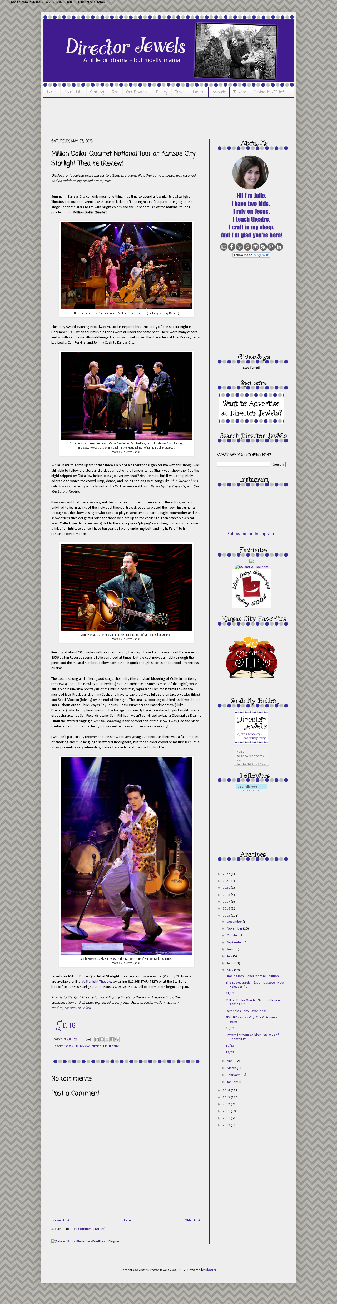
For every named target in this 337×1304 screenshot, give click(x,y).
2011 (227, 1111)
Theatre (240, 92)
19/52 (230, 1045)
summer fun (99, 1046)
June (230, 963)
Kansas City (71, 1046)
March (232, 1068)
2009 (227, 1125)
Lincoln (199, 92)
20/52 (230, 1028)
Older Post (192, 1220)
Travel (180, 92)
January (233, 1082)
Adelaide (219, 92)
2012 (227, 1104)
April (230, 1061)
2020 (227, 888)
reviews (85, 1046)
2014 (227, 1090)
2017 (227, 901)
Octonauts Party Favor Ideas (246, 1011)
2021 (227, 881)
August (232, 949)
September (235, 942)
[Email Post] (87, 1039)
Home (51, 92)
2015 (227, 915)
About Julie (73, 92)
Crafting (97, 92)
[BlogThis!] (102, 1039)
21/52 (230, 993)
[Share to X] (107, 1039)
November (235, 928)
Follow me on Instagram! (251, 534)
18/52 (230, 1052)
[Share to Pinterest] (117, 1039)
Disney (161, 92)
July (230, 956)
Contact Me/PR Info (269, 92)
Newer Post (61, 1220)
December (235, 921)
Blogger (210, 1270)
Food (115, 92)
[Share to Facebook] (112, 1039)
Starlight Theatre (98, 982)
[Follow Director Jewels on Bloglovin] (251, 256)
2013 (227, 1097)
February (233, 1075)
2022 (227, 874)
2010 (227, 1118)
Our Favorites (137, 92)
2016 (227, 908)
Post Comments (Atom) (88, 1229)
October (233, 935)
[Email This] (97, 1039)
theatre (114, 1046)
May (230, 970)
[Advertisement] (147, 117)
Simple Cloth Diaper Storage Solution (252, 976)
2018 (227, 895)
